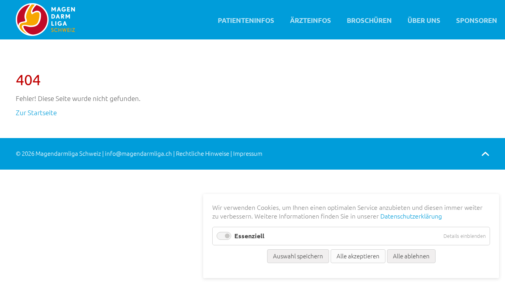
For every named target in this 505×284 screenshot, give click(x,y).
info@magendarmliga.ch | (140, 153)
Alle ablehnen (411, 256)
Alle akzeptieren (358, 256)
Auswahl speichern (298, 256)
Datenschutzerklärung (411, 216)
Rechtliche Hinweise (202, 153)
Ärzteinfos (310, 20)
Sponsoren (476, 20)
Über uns (424, 20)
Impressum (247, 153)
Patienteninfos (246, 20)
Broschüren (369, 20)
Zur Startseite (36, 112)
